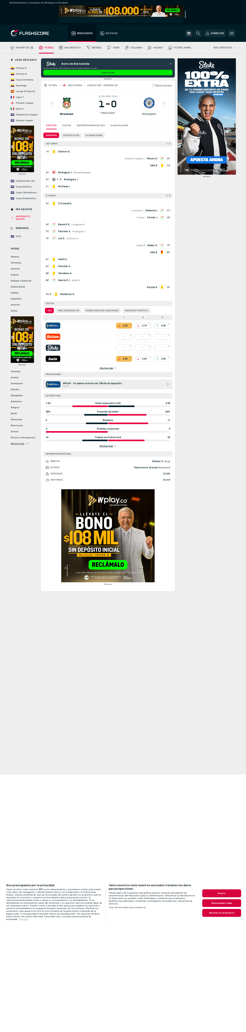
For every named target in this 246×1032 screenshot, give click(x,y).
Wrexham (67, 114)
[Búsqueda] (198, 33)
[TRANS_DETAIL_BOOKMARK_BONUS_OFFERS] (189, 33)
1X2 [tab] (49, 310)
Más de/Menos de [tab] (68, 310)
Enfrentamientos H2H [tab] (91, 125)
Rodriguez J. (79, 231)
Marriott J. (64, 280)
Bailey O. (153, 245)
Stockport (149, 114)
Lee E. (61, 238)
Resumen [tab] (51, 135)
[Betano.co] (53, 337)
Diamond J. (151, 210)
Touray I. (141, 217)
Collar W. (141, 245)
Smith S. (76, 280)
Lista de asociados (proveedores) (127, 907)
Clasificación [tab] (119, 125)
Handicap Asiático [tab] (136, 310)
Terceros (23, 919)
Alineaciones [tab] (94, 135)
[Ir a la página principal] (32, 33)
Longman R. (78, 224)
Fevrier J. (152, 217)
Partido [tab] (51, 125)
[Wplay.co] (53, 326)
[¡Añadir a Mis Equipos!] (52, 103)
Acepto (222, 893)
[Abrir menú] (231, 33)
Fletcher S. (64, 231)
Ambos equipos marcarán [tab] (102, 310)
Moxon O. (152, 158)
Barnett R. (64, 224)
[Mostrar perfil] (67, 103)
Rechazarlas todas (221, 903)
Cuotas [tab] (66, 125)
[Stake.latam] (53, 348)
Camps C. (140, 158)
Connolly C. (137, 210)
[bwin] (53, 359)
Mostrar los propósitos (221, 912)
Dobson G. (73, 238)
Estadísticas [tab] (71, 135)
